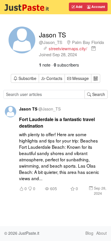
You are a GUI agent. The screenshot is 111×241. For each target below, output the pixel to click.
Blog (89, 233)
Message (80, 78)
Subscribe (27, 78)
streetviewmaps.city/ (68, 48)
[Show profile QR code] (95, 78)
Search (98, 94)
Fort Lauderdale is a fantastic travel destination (57, 122)
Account (98, 6)
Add (78, 6)
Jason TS (52, 34)
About (101, 233)
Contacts (54, 78)
